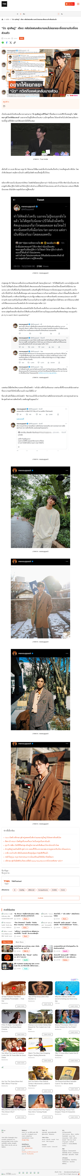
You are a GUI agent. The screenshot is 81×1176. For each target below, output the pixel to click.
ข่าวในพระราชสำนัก (66, 1132)
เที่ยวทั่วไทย (74, 1160)
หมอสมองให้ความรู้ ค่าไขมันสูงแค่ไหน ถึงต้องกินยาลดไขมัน (66, 947)
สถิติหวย (64, 1163)
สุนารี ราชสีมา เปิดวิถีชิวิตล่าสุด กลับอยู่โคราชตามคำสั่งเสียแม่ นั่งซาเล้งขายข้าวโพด (32, 845)
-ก (17, 14)
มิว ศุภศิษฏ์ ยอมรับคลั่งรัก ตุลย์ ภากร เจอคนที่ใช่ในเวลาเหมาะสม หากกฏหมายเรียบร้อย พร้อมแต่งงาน (38, 849)
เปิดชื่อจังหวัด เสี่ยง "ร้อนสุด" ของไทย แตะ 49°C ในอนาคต (26, 956)
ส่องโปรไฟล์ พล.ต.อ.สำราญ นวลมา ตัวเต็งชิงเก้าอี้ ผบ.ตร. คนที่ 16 (26, 947)
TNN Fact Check (71, 1140)
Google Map (25, 1140)
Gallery (64, 1145)
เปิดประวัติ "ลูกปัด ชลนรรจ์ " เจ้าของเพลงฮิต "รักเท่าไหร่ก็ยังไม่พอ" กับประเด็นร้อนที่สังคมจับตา (66, 924)
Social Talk (72, 1136)
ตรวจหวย (72, 1162)
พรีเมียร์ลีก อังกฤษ (67, 1153)
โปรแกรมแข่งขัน (72, 1151)
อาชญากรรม (65, 1138)
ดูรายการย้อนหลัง (52, 1132)
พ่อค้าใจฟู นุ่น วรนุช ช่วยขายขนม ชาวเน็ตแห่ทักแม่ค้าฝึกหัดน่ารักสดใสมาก (29, 857)
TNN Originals (50, 1141)
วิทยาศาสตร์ (65, 1136)
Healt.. (65, 951)
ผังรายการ (51, 1134)
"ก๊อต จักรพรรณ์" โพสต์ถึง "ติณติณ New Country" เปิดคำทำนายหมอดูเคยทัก (26, 924)
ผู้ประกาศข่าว (45, 1134)
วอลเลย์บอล (76, 1153)
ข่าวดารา (63, 890)
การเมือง (77, 1134)
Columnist (54, 1147)
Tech (25, 969)
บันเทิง (7, 19)
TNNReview (65, 1162)
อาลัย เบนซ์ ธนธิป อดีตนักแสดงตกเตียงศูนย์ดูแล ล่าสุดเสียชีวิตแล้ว (26, 853)
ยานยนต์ (64, 1140)
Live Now (71, 4)
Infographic (65, 1142)
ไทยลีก (76, 1154)
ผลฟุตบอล (64, 1151)
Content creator (46, 1147)
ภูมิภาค (75, 1138)
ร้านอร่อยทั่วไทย (66, 1160)
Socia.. (65, 960)
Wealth (48, 1139)
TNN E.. (26, 951)
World (43, 1139)
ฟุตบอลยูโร (65, 1154)
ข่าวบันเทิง (54, 890)
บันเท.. (26, 919)
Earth (26, 960)
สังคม (72, 1134)
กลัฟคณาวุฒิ (31, 890)
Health (53, 1139)
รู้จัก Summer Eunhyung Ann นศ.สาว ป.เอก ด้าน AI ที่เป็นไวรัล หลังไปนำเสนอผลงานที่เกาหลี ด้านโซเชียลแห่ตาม (26, 965)
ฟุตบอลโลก (71, 1154)
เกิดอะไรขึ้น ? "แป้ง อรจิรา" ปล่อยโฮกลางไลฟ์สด (66, 915)
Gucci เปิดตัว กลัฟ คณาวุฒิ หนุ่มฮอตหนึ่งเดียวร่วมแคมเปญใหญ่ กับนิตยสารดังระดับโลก (33, 837)
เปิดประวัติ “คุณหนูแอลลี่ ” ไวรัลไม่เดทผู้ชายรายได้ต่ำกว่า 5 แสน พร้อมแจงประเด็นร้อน (65, 956)
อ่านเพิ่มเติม (40, 898)
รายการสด (44, 1132)
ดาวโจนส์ (71, 1142)
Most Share (20, 942)
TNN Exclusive (66, 1134)
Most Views (7, 942)
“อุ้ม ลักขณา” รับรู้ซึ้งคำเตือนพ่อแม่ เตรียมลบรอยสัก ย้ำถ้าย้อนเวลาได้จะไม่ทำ (26, 915)
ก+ (24, 13)
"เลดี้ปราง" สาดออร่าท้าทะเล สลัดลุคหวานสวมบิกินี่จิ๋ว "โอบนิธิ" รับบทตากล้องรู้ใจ (26, 932)
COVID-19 (65, 1144)
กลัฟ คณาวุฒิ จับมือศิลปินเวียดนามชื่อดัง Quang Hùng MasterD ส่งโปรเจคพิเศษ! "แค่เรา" (34, 861)
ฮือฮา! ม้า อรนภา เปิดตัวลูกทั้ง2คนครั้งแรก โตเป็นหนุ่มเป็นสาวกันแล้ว (27, 841)
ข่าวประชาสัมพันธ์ (73, 1144)
